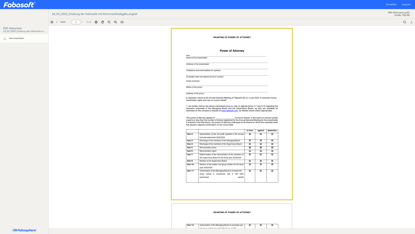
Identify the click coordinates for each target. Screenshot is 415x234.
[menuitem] (24, 38)
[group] (24, 38)
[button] (19, 4)
